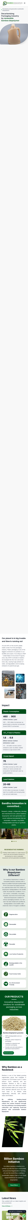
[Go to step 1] (11, 841)
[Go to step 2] (13, 841)
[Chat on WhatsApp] (24, 1216)
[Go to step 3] (14, 841)
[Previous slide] (1, 852)
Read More (14, 1185)
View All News (6, 1206)
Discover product (8, 1052)
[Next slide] (26, 852)
